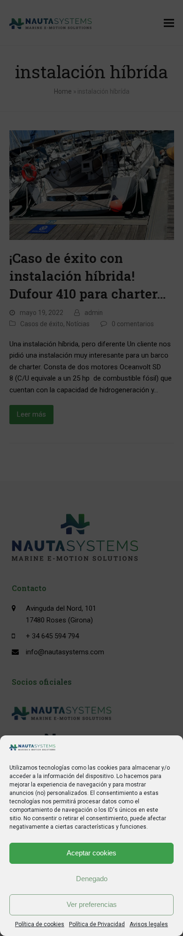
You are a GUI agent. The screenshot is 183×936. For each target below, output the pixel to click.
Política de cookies (39, 924)
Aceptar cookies (91, 853)
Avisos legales (149, 924)
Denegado (91, 879)
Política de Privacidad (97, 924)
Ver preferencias (92, 904)
